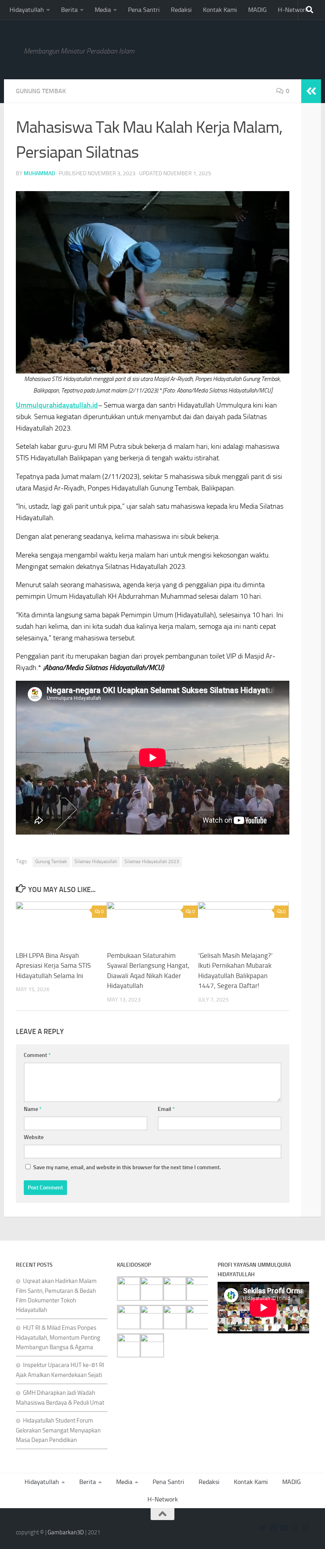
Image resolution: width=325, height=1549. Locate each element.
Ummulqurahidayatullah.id (57, 405)
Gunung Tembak (41, 91)
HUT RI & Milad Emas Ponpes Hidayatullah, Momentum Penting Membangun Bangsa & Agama (58, 1337)
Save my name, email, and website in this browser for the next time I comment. (127, 1167)
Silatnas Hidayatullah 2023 (151, 861)
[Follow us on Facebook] (273, 1528)
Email (166, 1109)
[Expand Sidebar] (311, 91)
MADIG (257, 9)
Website (34, 1137)
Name (33, 1109)
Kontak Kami (220, 9)
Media (103, 9)
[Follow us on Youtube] (284, 1528)
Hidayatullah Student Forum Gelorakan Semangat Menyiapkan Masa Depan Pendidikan (58, 1430)
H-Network (293, 9)
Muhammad (39, 173)
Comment (37, 1055)
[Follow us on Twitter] (262, 1528)
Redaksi (181, 9)
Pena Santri (144, 9)
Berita (69, 9)
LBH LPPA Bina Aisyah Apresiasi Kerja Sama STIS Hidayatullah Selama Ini (53, 966)
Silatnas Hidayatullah (96, 861)
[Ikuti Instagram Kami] (294, 1528)
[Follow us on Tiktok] (305, 1528)
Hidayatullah (27, 9)
